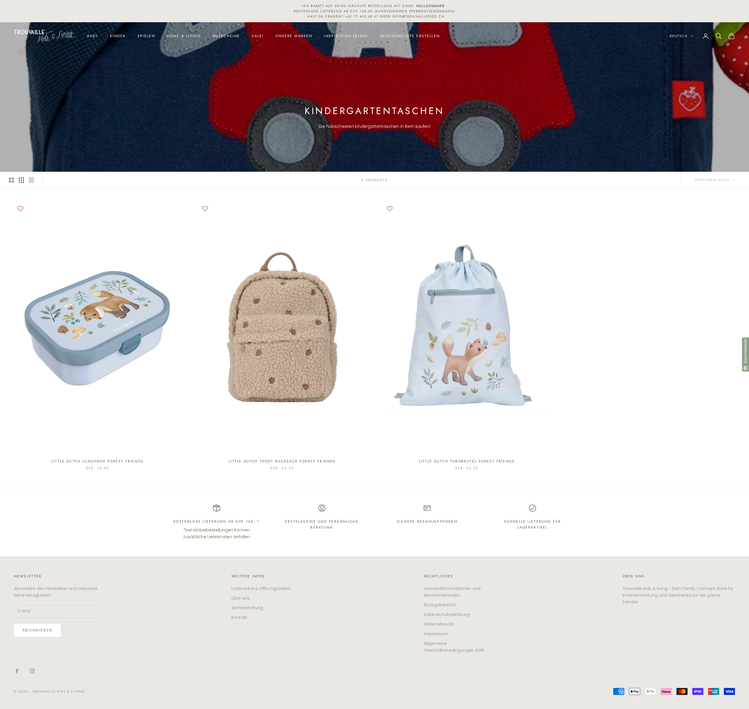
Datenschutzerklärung (447, 614)
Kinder (118, 36)
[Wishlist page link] (20, 53)
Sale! (258, 36)
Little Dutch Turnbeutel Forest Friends (467, 461)
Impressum (436, 634)
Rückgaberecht (440, 605)
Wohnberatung (247, 608)
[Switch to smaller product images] (21, 180)
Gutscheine (226, 36)
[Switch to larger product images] (11, 180)
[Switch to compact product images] (31, 180)
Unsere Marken (294, 36)
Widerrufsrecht (439, 624)
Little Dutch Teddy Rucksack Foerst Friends (282, 461)
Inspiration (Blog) (346, 36)
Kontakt (239, 617)
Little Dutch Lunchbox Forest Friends (97, 461)
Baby (92, 36)
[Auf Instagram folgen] (32, 671)
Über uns (240, 598)
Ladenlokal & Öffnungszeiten (261, 588)
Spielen (146, 36)
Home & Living (184, 36)
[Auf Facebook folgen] (17, 671)
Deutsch (679, 36)
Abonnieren (37, 630)
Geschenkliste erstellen (410, 36)
